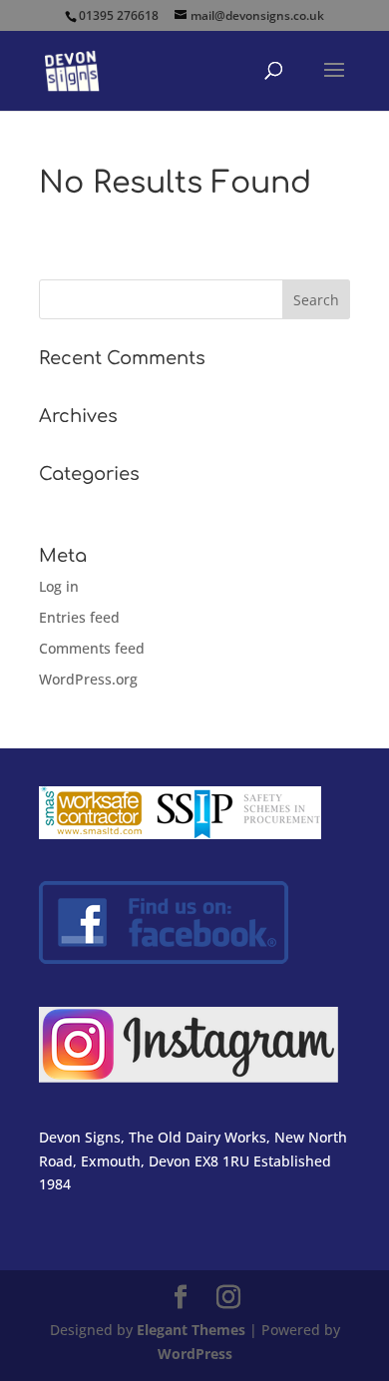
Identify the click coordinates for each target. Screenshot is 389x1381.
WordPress (195, 1353)
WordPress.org (88, 679)
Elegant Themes (191, 1329)
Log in (59, 586)
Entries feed (79, 617)
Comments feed (92, 648)
